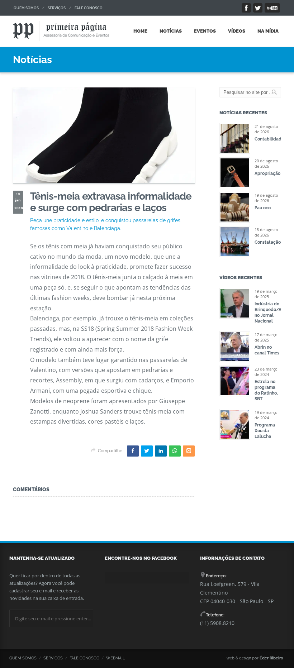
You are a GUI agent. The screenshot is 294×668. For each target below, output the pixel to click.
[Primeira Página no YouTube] (272, 8)
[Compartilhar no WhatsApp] (175, 451)
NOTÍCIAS (171, 31)
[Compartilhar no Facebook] (133, 451)
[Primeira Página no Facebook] (246, 8)
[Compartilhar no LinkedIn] (161, 451)
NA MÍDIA (268, 31)
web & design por (255, 658)
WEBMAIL (115, 658)
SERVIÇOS (57, 8)
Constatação (268, 242)
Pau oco (263, 207)
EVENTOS (205, 31)
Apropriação (267, 173)
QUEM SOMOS (26, 8)
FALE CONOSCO (89, 8)
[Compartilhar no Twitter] (147, 451)
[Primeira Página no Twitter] (257, 8)
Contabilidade (269, 139)
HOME (140, 31)
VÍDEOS (236, 31)
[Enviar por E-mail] (189, 451)
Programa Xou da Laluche (265, 431)
